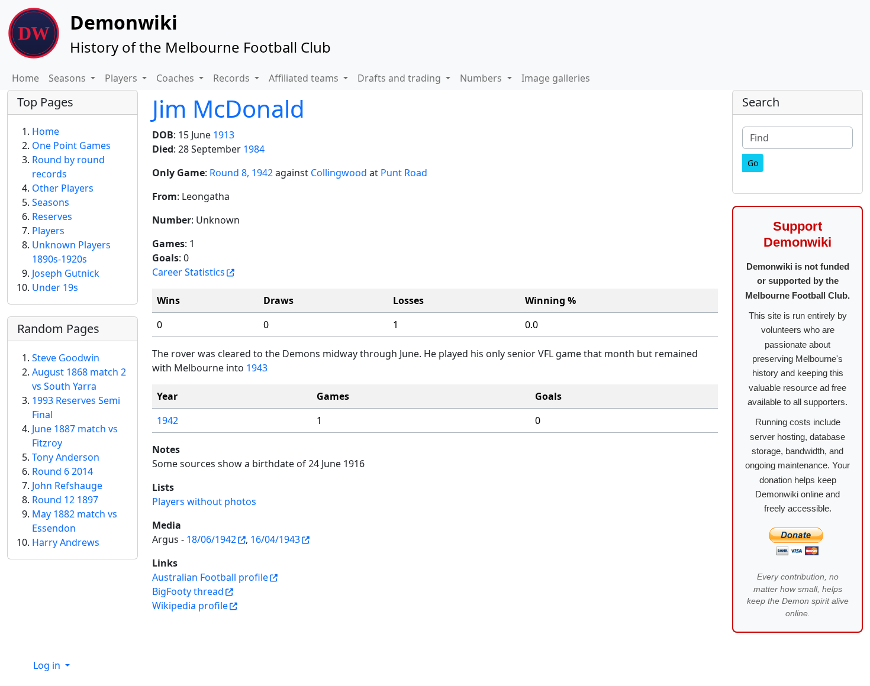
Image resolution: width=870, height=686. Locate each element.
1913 (223, 134)
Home (25, 78)
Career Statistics (188, 272)
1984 (254, 149)
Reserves (52, 216)
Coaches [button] (176, 78)
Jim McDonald (228, 108)
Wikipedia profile (190, 605)
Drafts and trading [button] (400, 78)
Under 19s (55, 287)
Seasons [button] (68, 78)
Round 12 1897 (65, 499)
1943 (257, 367)
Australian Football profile (210, 577)
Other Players (63, 188)
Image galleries (555, 78)
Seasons (50, 202)
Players (48, 230)
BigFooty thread (188, 591)
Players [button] (122, 78)
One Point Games (71, 145)
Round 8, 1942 (241, 172)
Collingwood (339, 172)
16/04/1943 (275, 539)
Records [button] (232, 78)
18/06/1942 (211, 539)
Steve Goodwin (65, 357)
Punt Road (404, 172)
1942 (167, 420)
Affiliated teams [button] (305, 78)
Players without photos (204, 501)
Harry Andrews (65, 542)
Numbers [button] (482, 78)
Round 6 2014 (62, 471)
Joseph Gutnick (65, 273)
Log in (48, 665)
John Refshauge (67, 485)
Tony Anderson (65, 457)
